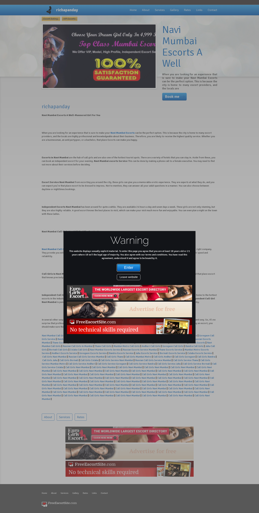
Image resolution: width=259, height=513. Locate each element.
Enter (128, 267)
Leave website (129, 277)
